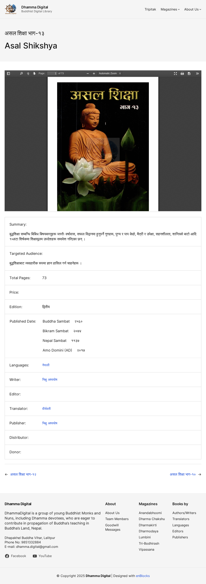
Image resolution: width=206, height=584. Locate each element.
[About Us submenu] (200, 9)
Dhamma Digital (34, 7)
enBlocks (143, 576)
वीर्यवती (46, 409)
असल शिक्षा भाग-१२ (23, 474)
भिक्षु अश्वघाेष (49, 379)
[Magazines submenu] (179, 9)
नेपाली (45, 365)
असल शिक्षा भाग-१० (183, 474)
